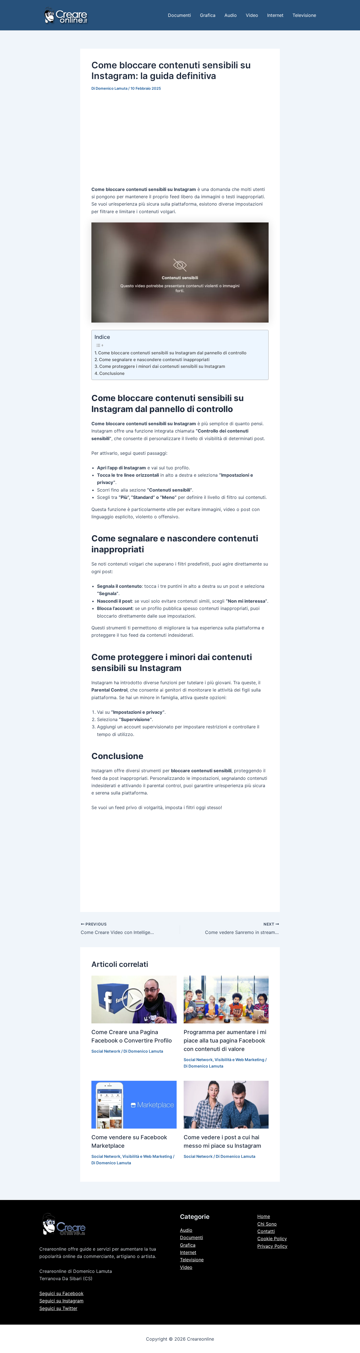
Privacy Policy (272, 1246)
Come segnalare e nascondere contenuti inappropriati (154, 359)
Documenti (179, 15)
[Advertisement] (180, 139)
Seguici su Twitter (58, 1308)
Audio (230, 15)
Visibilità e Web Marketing (239, 1059)
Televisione (304, 15)
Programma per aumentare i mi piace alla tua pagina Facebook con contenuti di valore (225, 1040)
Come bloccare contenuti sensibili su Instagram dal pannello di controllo (172, 352)
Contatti (266, 1231)
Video (252, 15)
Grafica (207, 15)
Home (263, 1216)
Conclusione (112, 373)
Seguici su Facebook (61, 1293)
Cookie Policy (272, 1238)
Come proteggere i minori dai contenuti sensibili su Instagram (162, 366)
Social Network (105, 1051)
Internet (275, 15)
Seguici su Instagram (61, 1301)
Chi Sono (267, 1224)
